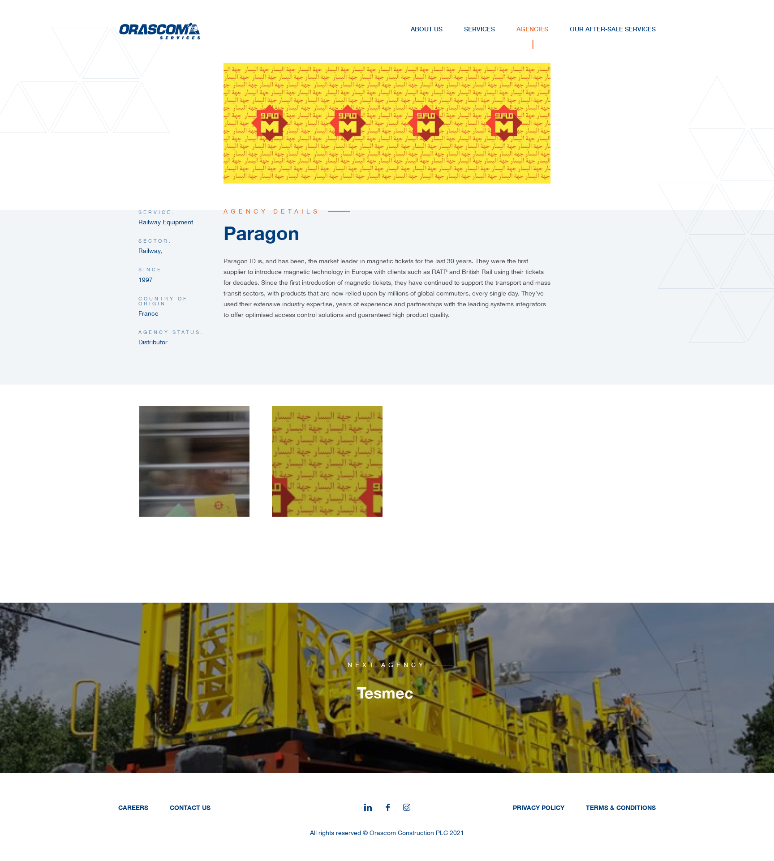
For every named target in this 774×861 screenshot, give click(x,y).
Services (479, 29)
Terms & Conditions (621, 807)
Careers (133, 807)
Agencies (532, 29)
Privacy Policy (538, 807)
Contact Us (190, 807)
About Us (427, 29)
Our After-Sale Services (613, 29)
